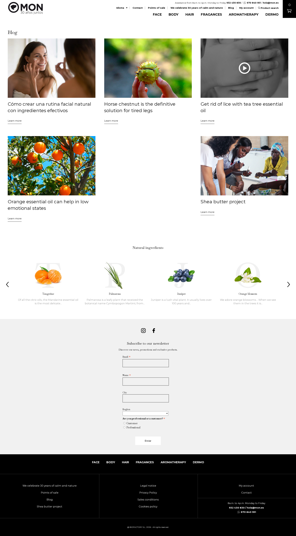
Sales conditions (148, 499)
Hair (189, 14)
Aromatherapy (244, 14)
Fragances (211, 14)
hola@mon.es (271, 3)
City (125, 392)
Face (157, 14)
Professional (133, 427)
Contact (138, 7)
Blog (231, 7)
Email (126, 357)
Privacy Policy (148, 492)
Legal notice (148, 485)
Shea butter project (49, 506)
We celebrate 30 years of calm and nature (197, 7)
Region (126, 409)
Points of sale (156, 7)
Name (127, 375)
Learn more (15, 120)
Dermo (272, 14)
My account (246, 7)
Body (174, 14)
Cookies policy (148, 506)
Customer (132, 423)
